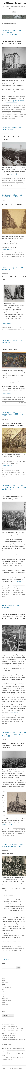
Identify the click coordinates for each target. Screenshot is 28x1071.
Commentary (5, 982)
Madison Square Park (6, 111)
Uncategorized (5, 1004)
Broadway (22, 180)
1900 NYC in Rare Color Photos (8, 1035)
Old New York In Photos (8, 993)
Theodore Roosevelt (15, 116)
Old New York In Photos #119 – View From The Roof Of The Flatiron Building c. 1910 (14, 487)
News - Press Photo (6, 331)
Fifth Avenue (4, 182)
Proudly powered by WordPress (15, 1068)
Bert (20, 950)
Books (3, 978)
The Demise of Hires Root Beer (8, 1037)
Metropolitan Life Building (7, 113)
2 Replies (4, 739)
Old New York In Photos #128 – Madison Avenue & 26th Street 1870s (12, 414)
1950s (14, 329)
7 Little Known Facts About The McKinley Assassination (14, 1039)
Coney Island (9, 401)
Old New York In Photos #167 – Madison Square (12, 128)
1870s (18, 254)
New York (15, 105)
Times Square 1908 (6, 1032)
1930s (14, 948)
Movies (3, 986)
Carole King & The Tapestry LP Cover (10, 1026)
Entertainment (5, 472)
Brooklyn (4, 401)
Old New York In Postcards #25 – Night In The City (13, 341)
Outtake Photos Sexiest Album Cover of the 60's (12, 1030)
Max (13, 835)
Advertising (4, 109)
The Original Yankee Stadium (8, 1024)
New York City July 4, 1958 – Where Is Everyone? (13, 268)
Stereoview (12, 256)
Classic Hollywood (7, 987)
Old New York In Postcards (8, 995)
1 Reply (3, 200)
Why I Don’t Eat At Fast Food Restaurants (16, 1050)
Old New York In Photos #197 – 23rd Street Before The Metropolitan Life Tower (12, 32)
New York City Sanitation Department (15, 114)
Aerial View (10, 717)
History (14, 327)
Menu (14, 11)
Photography (8, 107)
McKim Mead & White (16, 111)
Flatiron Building (5, 588)
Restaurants (7, 116)
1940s (16, 399)
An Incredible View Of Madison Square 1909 (12, 606)
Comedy (4, 980)
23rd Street (22, 107)
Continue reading (11, 102)
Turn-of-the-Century (11, 594)
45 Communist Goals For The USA (9, 1033)
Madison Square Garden (7, 719)
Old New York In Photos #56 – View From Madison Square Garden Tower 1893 (14, 734)
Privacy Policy (4, 1068)
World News (4, 1005)
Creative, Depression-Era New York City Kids (15, 1048)
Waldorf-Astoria (19, 833)
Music (3, 989)
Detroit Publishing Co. (12, 109)
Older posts (5, 959)
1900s (18, 107)
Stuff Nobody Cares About (14, 3)
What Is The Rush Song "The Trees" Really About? (12, 1028)
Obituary (4, 996)
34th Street (19, 829)
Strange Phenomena (6, 1000)
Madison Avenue (21, 109)
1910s (18, 587)
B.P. (15, 118)
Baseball (3, 976)
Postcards (11, 402)
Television (4, 1002)
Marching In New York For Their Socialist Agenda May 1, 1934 (13, 845)
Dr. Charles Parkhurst (18, 100)
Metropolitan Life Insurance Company (14, 592)
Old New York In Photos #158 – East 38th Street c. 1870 (12, 196)
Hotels (14, 717)
